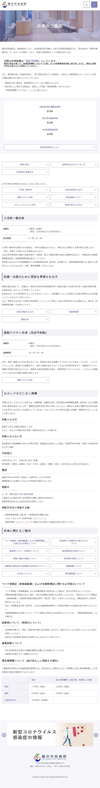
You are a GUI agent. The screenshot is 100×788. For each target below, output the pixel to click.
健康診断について (74, 566)
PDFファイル (39, 518)
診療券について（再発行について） (25, 551)
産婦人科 (25, 319)
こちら (31, 90)
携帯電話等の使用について (73, 551)
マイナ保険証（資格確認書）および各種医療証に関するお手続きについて (25, 542)
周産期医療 (74, 312)
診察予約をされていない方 (73, 164)
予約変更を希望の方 (24, 172)
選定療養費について (73, 573)
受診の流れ (25, 164)
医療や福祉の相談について (24, 558)
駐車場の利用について (73, 558)
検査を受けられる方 (73, 205)
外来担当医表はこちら (49, 147)
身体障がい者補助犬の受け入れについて (74, 542)
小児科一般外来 (25, 190)
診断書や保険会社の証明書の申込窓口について (25, 566)
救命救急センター (73, 197)
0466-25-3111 (40, 766)
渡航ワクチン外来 (25, 197)
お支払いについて (25, 573)
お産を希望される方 (73, 190)
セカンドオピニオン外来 (25, 205)
